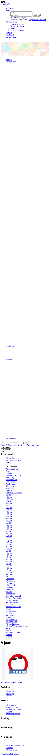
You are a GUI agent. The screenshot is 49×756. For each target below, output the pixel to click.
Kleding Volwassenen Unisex (17, 626)
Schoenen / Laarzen (13, 632)
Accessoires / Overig (13, 607)
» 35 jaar (9, 536)
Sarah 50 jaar (11, 486)
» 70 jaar (9, 559)
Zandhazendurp (11, 589)
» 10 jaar (9, 497)
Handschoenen (11, 611)
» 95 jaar (9, 574)
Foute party (10, 477)
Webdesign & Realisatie (10, 754)
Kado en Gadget (12, 602)
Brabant (9, 592)
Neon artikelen (11, 480)
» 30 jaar (9, 533)
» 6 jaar (8, 551)
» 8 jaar (8, 564)
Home (3, 445)
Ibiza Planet (10, 615)
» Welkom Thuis (12, 585)
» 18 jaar (9, 518)
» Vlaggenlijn (11, 583)
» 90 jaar (9, 572)
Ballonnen (9, 473)
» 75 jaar (9, 561)
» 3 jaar (8, 531)
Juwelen (9, 617)
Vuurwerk (9, 605)
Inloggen (9, 10)
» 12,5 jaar (10, 505)
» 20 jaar (9, 525)
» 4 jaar (8, 538)
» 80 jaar (9, 566)
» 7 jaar (8, 557)
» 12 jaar (9, 503)
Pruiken (9, 630)
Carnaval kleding (12, 600)
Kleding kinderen (12, 624)
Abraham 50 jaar (12, 469)
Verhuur (9, 635)
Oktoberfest (10, 482)
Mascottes (9, 637)
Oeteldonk (10, 587)
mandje (5, 4)
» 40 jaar (9, 540)
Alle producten (11, 458)
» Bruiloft (9, 577)
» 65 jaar (9, 555)
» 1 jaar (8, 495)
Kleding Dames (11, 620)
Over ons (9, 748)
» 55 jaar (9, 549)
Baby (8, 471)
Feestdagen (10, 35)
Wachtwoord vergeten (18, 18)
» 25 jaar (9, 529)
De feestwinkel (11, 37)
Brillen (8, 609)
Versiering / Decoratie (26, 445)
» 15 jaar (9, 512)
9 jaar (37, 445)
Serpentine (10, 488)
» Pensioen (10, 579)
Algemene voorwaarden (15, 746)
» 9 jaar (8, 570)
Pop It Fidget (10, 484)
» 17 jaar (9, 516)
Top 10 (8, 462)
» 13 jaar (9, 508)
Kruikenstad (10, 594)
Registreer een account (37, 20)
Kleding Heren (11, 622)
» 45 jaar (9, 542)
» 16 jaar (9, 514)
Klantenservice (11, 22)
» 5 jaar (8, 544)
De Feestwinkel (11, 445)
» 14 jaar (9, 510)
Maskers (9, 628)
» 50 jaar (9, 546)
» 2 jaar (8, 523)
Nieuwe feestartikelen (14, 460)
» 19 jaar (9, 521)
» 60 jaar (9, 553)
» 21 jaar (9, 527)
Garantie (13, 28)
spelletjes (9, 490)
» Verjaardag (10, 581)
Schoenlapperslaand (13, 596)
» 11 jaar (9, 501)
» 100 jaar (9, 499)
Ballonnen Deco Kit (13, 475)
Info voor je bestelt (17, 30)
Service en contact (17, 24)
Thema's (9, 33)
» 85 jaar (9, 568)
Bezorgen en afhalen (18, 26)
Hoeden (9, 613)
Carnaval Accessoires (14, 598)
